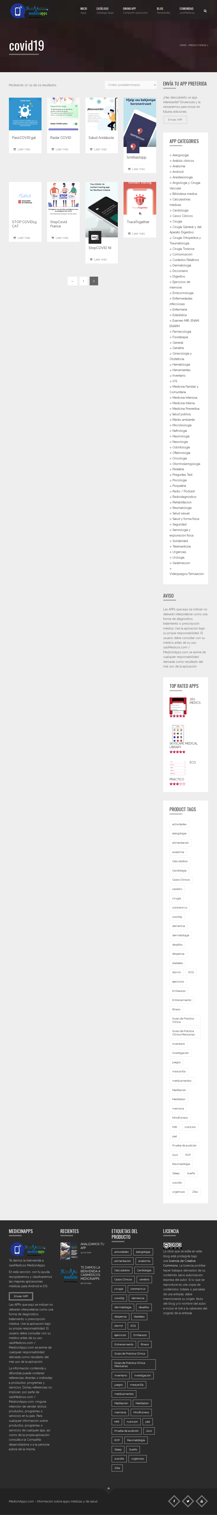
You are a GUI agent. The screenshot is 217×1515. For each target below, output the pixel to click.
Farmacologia (181, 331)
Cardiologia (180, 210)
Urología (178, 557)
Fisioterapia (180, 337)
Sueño (191, 1173)
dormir (176, 972)
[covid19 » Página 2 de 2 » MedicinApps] (33, 10)
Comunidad (187, 10)
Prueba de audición (184, 1145)
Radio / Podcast (183, 491)
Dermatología (181, 265)
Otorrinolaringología (186, 463)
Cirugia (177, 221)
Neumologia (180, 436)
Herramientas (181, 370)
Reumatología (182, 508)
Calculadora (180, 861)
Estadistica (179, 315)
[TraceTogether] (140, 198)
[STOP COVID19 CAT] (25, 198)
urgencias (178, 1191)
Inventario (179, 375)
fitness (176, 1009)
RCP (188, 1154)
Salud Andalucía (101, 138)
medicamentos (181, 1080)
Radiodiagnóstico (184, 496)
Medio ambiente (183, 419)
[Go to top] (109, 1489)
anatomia (178, 852)
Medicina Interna (183, 403)
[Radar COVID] (63, 114)
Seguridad (179, 524)
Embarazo (178, 991)
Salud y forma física (185, 519)
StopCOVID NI (100, 248)
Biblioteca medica (184, 194)
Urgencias (179, 552)
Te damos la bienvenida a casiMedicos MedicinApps (90, 1273)
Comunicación (182, 254)
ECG (191, 972)
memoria (178, 1108)
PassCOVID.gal (24, 138)
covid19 (177, 916)
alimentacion (180, 842)
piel (174, 1136)
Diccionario (180, 271)
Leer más (23, 149)
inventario (178, 1043)
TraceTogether (138, 222)
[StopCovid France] (63, 198)
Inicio (83, 10)
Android (178, 171)
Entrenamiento (181, 1000)
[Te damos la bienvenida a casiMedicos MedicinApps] (68, 1274)
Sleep (175, 1173)
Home (183, 45)
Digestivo (178, 276)
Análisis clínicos (183, 160)
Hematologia (181, 364)
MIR (174, 1127)
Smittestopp (136, 157)
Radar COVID (60, 138)
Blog (163, 10)
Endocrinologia (182, 293)
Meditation (178, 1099)
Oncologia (179, 458)
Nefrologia (179, 430)
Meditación (179, 1090)
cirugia (176, 898)
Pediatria (178, 469)
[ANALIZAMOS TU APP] (68, 1250)
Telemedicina (181, 546)
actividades (179, 824)
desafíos (177, 944)
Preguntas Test (182, 474)
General (177, 342)
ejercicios (178, 981)
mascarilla (179, 1071)
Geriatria (178, 348)
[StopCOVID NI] (101, 209)
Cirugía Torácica (183, 249)
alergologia (179, 833)
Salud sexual (181, 513)
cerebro (177, 889)
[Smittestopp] (140, 122)
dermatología (180, 935)
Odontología (181, 447)
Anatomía (178, 166)
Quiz (175, 1154)
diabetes (177, 963)
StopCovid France (58, 224)
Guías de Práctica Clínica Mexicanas (183, 1032)
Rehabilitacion (182, 502)
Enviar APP (135, 10)
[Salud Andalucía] (101, 114)
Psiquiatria (179, 485)
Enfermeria (179, 309)
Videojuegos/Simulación (187, 574)
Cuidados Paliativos (185, 260)
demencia (178, 926)
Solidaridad (180, 541)
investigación (180, 1053)
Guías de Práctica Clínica (183, 1020)
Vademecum (181, 563)
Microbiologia (182, 425)
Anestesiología (182, 177)
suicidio (177, 1182)
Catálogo (105, 10)
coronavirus (179, 907)
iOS (174, 381)
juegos (176, 1062)
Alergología (180, 155)
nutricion (190, 1127)
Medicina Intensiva (184, 397)
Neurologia (180, 441)
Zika (195, 1191)
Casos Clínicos (182, 215)
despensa (178, 953)
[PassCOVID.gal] (25, 114)
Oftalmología (181, 452)
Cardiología (179, 870)
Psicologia (179, 480)
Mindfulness (180, 1117)
